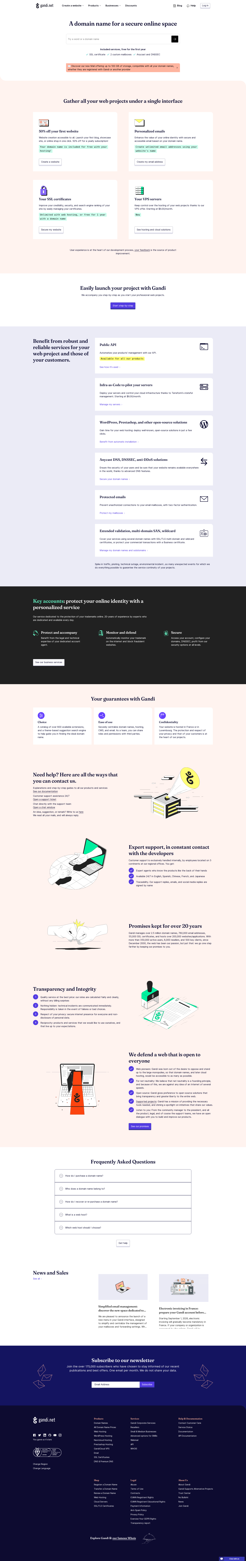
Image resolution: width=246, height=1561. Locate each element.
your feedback (142, 250)
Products (93, 5)
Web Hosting (100, 1431)
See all (36, 1278)
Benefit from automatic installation (118, 441)
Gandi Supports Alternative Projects (195, 1489)
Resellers (135, 1427)
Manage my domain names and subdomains (123, 550)
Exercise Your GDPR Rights (143, 1519)
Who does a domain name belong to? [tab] (85, 1188)
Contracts (135, 1493)
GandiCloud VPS (101, 1448)
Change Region (40, 1464)
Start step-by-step (123, 305)
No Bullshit (183, 1497)
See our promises (140, 1126)
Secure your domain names (114, 479)
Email (96, 1453)
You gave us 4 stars (42, 1439)
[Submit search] (174, 39)
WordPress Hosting (103, 1436)
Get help (123, 1243)
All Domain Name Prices (105, 1427)
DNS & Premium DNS (103, 1461)
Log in (205, 5)
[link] (34, 1435)
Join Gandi (183, 1506)
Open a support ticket (44, 799)
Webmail (134, 1440)
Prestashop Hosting (103, 1444)
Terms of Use (137, 1489)
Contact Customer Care (189, 1423)
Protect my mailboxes (111, 513)
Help (193, 5)
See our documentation (45, 791)
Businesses (111, 5)
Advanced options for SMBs (144, 1436)
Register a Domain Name (105, 1484)
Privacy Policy (137, 1514)
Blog (179, 5)
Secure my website (51, 229)
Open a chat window (44, 807)
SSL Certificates (101, 1457)
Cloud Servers (100, 1501)
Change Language (41, 1468)
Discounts (131, 5)
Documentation (185, 1431)
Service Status (185, 1427)
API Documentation (187, 1436)
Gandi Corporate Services (143, 1423)
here (81, 811)
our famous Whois (124, 1538)
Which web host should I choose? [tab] (83, 1227)
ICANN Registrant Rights (142, 1497)
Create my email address (150, 161)
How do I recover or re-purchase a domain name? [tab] (91, 1201)
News (181, 1501)
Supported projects (146, 1101)
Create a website (71, 5)
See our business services (48, 662)
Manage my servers (110, 404)
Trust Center (184, 1493)
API (132, 1444)
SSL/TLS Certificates (104, 1506)
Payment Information (140, 1506)
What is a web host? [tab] (76, 1214)
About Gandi (184, 1484)
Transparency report (140, 1523)
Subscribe (147, 1384)
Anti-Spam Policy (139, 1510)
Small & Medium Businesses (143, 1431)
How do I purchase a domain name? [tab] (84, 1175)
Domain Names (101, 1423)
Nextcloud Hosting (103, 1440)
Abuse (134, 1484)
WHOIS (134, 1448)
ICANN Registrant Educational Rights (148, 1501)
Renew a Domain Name (105, 1493)
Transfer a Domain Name (105, 1489)
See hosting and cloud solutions (154, 229)
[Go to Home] (44, 5)
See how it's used (109, 367)
